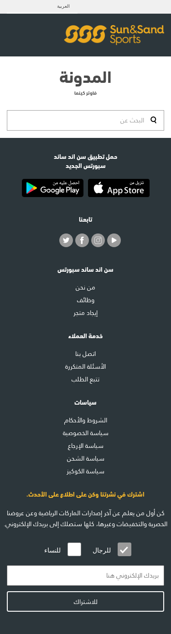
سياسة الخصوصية (86, 432)
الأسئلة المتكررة (85, 366)
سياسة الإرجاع (86, 445)
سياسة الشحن (85, 458)
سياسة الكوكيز (85, 471)
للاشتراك (86, 602)
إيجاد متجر (85, 312)
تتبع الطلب (85, 379)
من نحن (85, 287)
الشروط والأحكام (85, 420)
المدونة (85, 75)
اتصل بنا (85, 353)
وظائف (85, 299)
